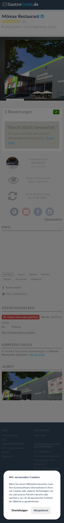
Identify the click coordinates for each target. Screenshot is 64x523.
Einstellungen (20, 510)
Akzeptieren (41, 510)
